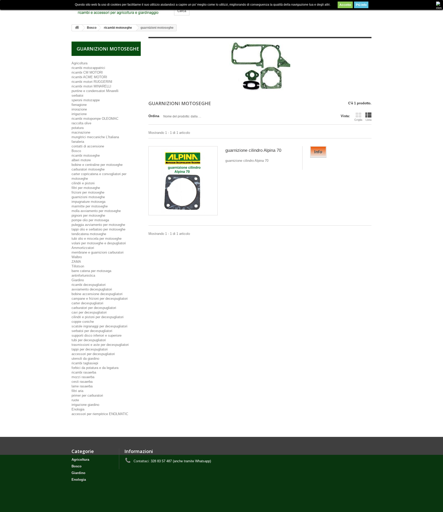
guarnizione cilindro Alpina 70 (253, 150)
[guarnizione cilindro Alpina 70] (183, 181)
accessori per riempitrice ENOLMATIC (100, 414)
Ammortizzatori (83, 248)
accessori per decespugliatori (93, 354)
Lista (368, 119)
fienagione (79, 105)
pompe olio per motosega (90, 220)
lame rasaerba (82, 386)
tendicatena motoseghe (89, 234)
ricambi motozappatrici (88, 68)
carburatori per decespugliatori (94, 308)
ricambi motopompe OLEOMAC (95, 119)
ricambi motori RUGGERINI (92, 82)
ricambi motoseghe (86, 155)
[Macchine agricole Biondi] (119, 10)
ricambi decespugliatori (89, 285)
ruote (75, 400)
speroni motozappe (86, 100)
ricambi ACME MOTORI (89, 77)
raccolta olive (81, 123)
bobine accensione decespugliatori (97, 294)
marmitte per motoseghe (90, 206)
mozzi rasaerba (83, 377)
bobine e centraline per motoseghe (97, 165)
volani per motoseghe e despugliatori (99, 243)
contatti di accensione (88, 146)
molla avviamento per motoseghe (96, 211)
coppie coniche (83, 322)
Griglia (358, 119)
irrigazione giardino (85, 405)
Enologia (78, 409)
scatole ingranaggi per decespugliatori (99, 326)
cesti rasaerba (82, 382)
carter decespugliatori (87, 303)
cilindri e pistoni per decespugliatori (98, 317)
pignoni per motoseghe (88, 215)
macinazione (81, 132)
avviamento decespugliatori (92, 289)
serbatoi (77, 95)
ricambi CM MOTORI (87, 72)
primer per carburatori (87, 395)
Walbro (77, 257)
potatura (78, 128)
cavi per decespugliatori (89, 312)
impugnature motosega (88, 202)
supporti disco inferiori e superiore (97, 335)
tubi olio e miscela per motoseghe (97, 238)
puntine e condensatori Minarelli (95, 91)
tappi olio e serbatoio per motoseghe (98, 229)
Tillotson (78, 266)
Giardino (78, 280)
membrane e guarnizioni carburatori (98, 252)
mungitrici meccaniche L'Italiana (95, 137)
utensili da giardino (85, 358)
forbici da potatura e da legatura (95, 368)
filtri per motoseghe (86, 188)
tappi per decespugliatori (90, 349)
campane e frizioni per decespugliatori (100, 298)
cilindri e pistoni (83, 183)
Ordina (153, 116)
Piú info (361, 5)
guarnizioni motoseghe (88, 197)
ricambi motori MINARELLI (91, 86)
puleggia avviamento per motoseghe (98, 225)
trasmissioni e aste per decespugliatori (100, 345)
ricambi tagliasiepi (85, 363)
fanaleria (78, 142)
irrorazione (79, 109)
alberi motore (81, 160)
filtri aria (77, 391)
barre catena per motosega (91, 271)
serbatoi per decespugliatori (92, 331)
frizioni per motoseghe (88, 192)
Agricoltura (79, 63)
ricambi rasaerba (84, 372)
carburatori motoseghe (88, 169)
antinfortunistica (83, 275)
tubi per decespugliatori (89, 340)
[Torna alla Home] (77, 28)
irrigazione (79, 114)
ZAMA (76, 262)
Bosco (76, 151)
